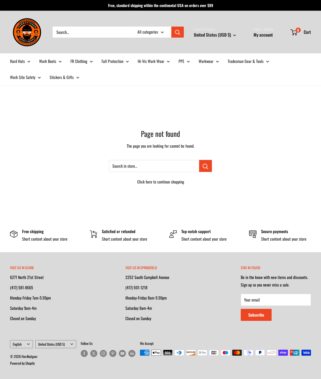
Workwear (206, 61)
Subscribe (256, 315)
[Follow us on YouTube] (122, 353)
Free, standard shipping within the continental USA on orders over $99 (160, 5)
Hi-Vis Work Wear (151, 61)
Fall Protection (112, 61)
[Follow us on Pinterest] (112, 353)
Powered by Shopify (22, 363)
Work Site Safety (22, 77)
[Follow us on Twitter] (93, 353)
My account (263, 35)
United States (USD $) (51, 344)
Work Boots (47, 61)
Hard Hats (17, 61)
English (17, 344)
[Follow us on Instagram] (103, 353)
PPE (181, 61)
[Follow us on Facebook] (84, 353)
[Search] (177, 32)
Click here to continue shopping (160, 182)
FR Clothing (78, 61)
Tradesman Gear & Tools (246, 61)
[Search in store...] (205, 166)
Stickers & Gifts (62, 77)
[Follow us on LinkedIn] (131, 353)
